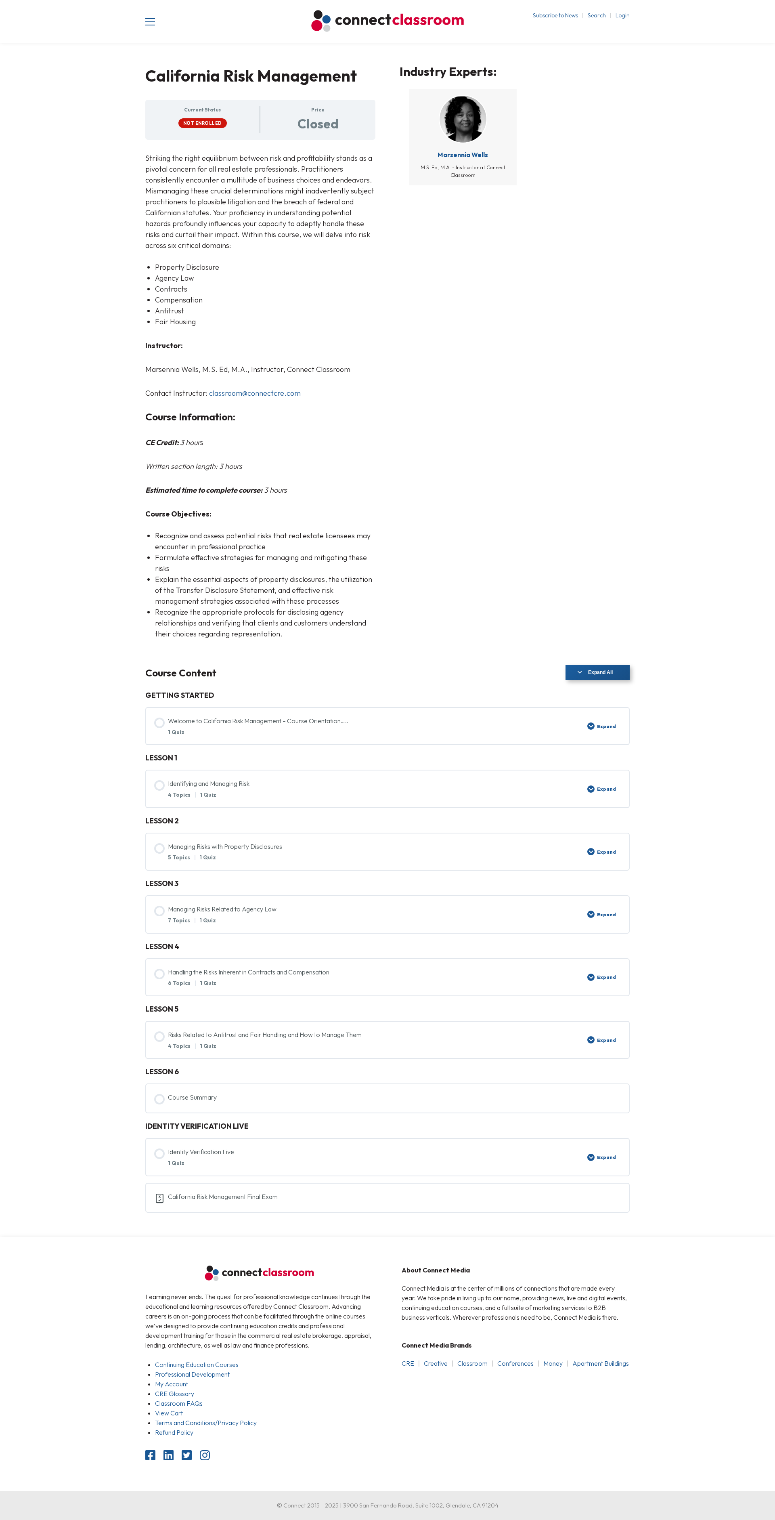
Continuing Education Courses (197, 1364)
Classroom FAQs (179, 1403)
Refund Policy (174, 1432)
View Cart (169, 1413)
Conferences (515, 1363)
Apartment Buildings (600, 1363)
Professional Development (192, 1374)
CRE (408, 1363)
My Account (171, 1384)
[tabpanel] (260, 396)
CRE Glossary (174, 1394)
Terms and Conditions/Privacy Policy (206, 1423)
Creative (436, 1363)
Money (553, 1363)
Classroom (472, 1363)
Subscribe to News (555, 15)
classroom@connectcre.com (255, 393)
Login (623, 15)
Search (597, 15)
